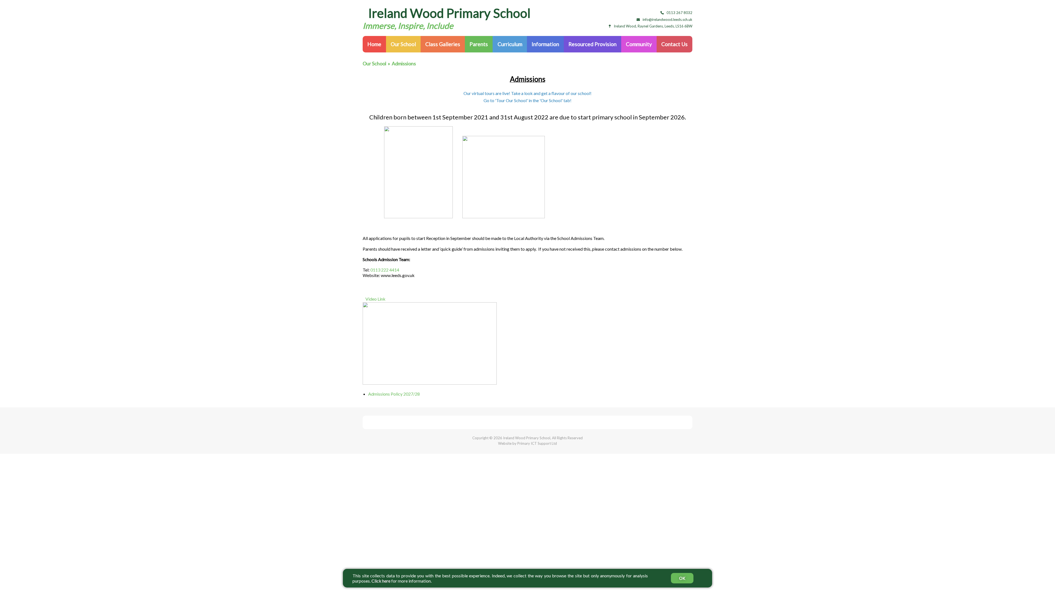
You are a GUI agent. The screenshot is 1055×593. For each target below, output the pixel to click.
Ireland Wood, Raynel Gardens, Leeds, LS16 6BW (653, 26)
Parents (479, 44)
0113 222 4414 (384, 269)
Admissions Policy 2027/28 (394, 393)
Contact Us (674, 44)
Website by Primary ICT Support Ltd (527, 443)
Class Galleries (442, 44)
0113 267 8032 (679, 12)
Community (639, 44)
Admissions (404, 63)
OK (682, 578)
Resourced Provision (592, 44)
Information (545, 44)
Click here (381, 580)
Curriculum (510, 44)
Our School (403, 44)
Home (374, 44)
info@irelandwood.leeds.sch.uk (667, 19)
